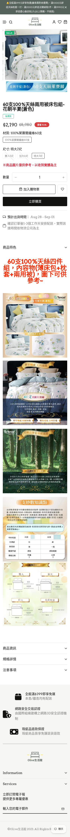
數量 (6, 177)
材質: (22, 133)
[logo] (35, 21)
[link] (59, 36)
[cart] (65, 22)
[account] (54, 22)
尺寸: (12, 149)
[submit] (63, 809)
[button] (5, 22)
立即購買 (35, 201)
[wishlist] (60, 22)
